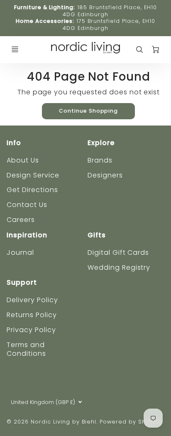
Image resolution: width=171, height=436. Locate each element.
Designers (105, 175)
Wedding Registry (119, 267)
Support (22, 282)
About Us (23, 160)
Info (14, 143)
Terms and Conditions (26, 349)
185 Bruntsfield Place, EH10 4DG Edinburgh (110, 11)
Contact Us (27, 204)
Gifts (97, 235)
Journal (20, 252)
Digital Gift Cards (118, 252)
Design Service (33, 175)
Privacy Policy (31, 330)
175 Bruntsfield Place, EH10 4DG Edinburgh (109, 24)
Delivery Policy (32, 300)
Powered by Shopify (130, 421)
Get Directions (32, 190)
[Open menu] (15, 49)
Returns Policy (31, 315)
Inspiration (27, 235)
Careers (21, 219)
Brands (100, 160)
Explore (101, 143)
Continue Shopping (88, 110)
